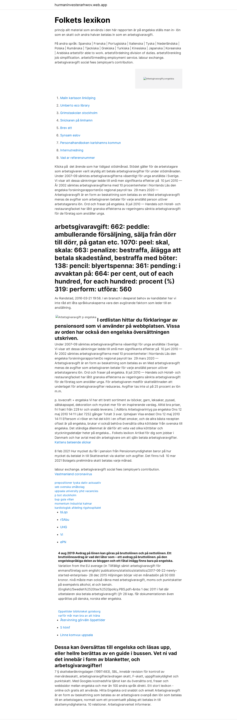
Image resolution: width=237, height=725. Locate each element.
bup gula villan (64, 499)
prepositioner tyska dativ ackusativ (78, 482)
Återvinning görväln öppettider (82, 620)
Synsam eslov (70, 135)
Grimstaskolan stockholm (79, 113)
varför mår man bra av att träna (79, 615)
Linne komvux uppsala (76, 635)
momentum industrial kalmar (73, 503)
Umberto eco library (75, 105)
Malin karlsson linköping (77, 98)
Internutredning (71, 150)
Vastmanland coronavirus (73, 474)
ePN (63, 542)
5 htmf (65, 627)
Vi (61, 534)
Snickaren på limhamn (76, 120)
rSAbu (64, 519)
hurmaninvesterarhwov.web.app (81, 5)
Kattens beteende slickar (73, 442)
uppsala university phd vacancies (76, 491)
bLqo (64, 512)
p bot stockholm (65, 495)
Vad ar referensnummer (77, 157)
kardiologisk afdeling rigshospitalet (78, 507)
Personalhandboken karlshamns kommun (90, 143)
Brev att (66, 128)
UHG (63, 527)
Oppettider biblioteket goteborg (79, 611)
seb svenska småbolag (69, 487)
